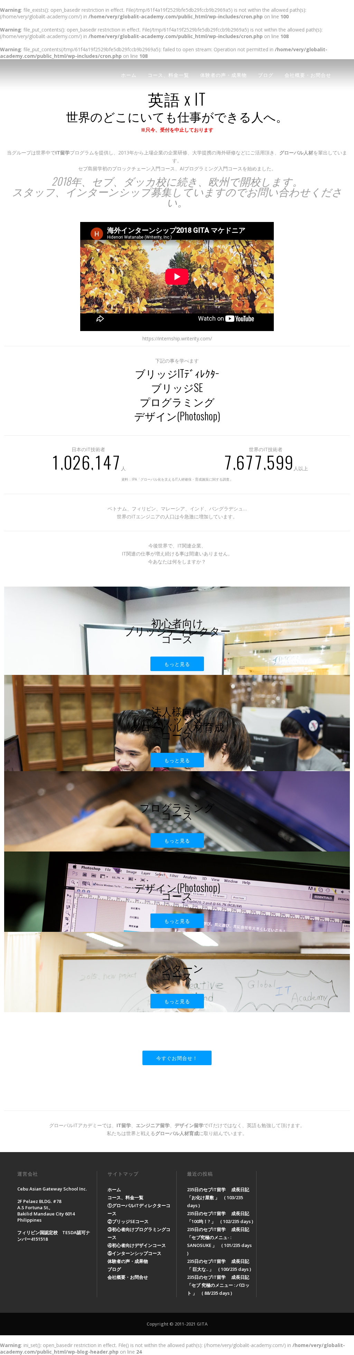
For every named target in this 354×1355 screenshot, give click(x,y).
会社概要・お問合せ (308, 74)
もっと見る (177, 663)
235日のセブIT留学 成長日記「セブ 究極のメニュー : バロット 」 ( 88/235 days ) (218, 1285)
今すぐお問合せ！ (177, 1057)
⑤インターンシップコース (134, 1253)
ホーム (129, 74)
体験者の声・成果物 (223, 74)
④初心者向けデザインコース (137, 1245)
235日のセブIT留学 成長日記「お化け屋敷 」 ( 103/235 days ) (218, 1197)
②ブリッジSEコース (128, 1221)
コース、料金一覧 (168, 74)
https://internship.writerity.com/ (177, 338)
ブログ (265, 74)
